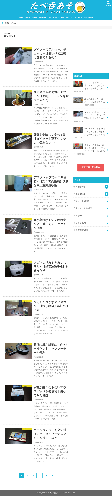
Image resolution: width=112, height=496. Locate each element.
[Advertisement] (91, 49)
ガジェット (42, 17)
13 (46, 475)
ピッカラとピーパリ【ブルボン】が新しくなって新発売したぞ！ (89, 87)
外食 (62, 17)
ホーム (21, 17)
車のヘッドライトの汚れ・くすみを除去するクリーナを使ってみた (89, 133)
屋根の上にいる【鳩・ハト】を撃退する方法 (94, 102)
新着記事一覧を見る (91, 167)
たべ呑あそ (54, 493)
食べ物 (28, 17)
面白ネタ (69, 17)
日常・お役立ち (53, 17)
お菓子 (34, 17)
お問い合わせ (88, 17)
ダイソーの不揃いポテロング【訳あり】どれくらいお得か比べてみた (89, 149)
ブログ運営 (78, 17)
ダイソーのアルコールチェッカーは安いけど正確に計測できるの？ (89, 117)
